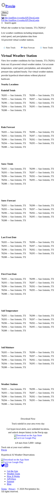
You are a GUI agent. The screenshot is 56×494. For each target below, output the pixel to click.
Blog (9, 484)
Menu (4, 12)
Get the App (12, 471)
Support (10, 481)
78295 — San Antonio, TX (41, 106)
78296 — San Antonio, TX (13, 103)
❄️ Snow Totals (46, 48)
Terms (4, 489)
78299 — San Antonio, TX (41, 95)
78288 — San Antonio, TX (13, 110)
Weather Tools (13, 473)
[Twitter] (3, 466)
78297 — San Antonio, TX (41, 99)
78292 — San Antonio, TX (41, 103)
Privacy (12, 489)
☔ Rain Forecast (28, 48)
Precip (10, 6)
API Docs (29, 17)
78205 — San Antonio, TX (13, 95)
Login (36, 17)
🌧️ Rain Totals (9, 48)
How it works (18, 17)
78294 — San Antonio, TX (13, 106)
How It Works (13, 476)
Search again (10, 23)
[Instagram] (6, 466)
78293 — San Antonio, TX (13, 99)
